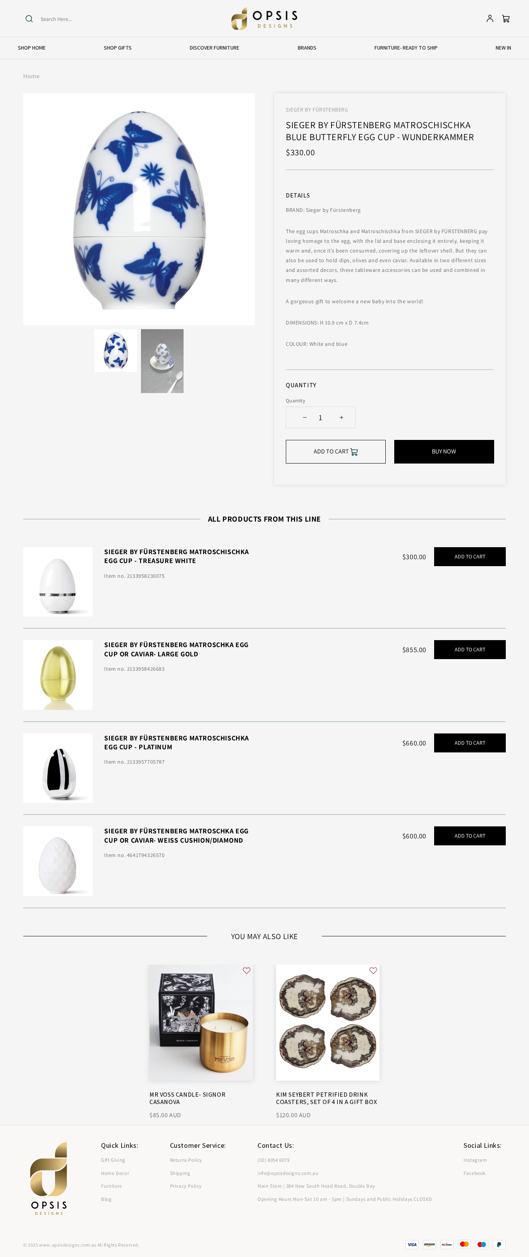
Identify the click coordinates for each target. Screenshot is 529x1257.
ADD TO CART (470, 556)
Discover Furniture (214, 47)
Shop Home (32, 47)
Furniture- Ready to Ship (406, 47)
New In (503, 47)
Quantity (295, 400)
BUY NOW (444, 451)
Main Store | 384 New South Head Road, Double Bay (316, 1186)
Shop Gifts (118, 47)
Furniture (111, 1186)
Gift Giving (113, 1160)
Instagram (475, 1160)
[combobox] (70, 19)
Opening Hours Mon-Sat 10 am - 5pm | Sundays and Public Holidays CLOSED (345, 1199)
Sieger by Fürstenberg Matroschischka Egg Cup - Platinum (176, 742)
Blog (106, 1199)
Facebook (475, 1173)
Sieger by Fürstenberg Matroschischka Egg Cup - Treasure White (176, 556)
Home (31, 76)
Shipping (180, 1173)
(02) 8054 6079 (273, 1160)
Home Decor (115, 1173)
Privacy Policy (186, 1186)
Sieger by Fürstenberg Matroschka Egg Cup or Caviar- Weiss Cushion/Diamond (176, 835)
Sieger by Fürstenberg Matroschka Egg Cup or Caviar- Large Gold (176, 649)
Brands (307, 47)
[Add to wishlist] (246, 971)
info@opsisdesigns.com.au (288, 1173)
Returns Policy (186, 1160)
